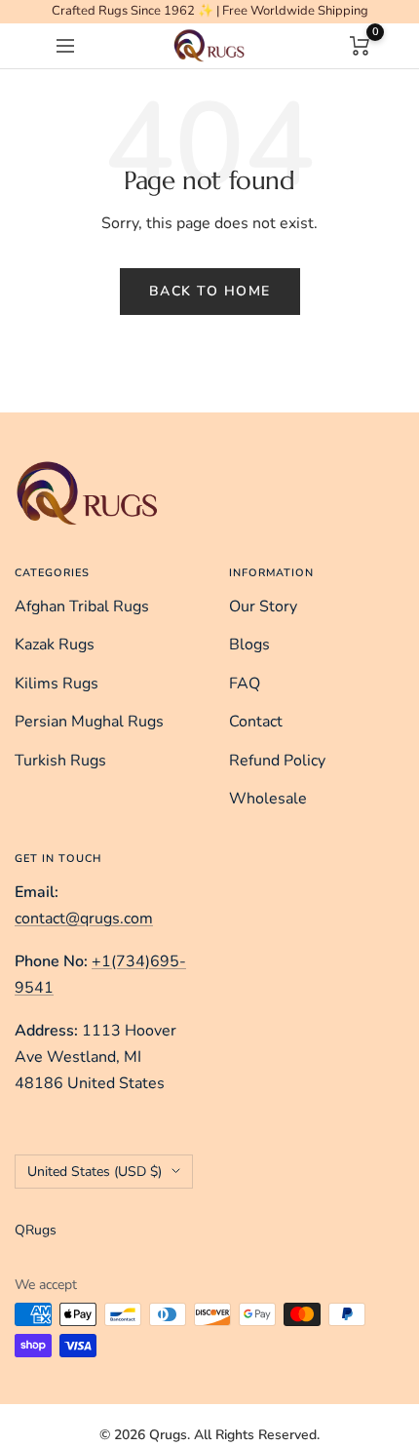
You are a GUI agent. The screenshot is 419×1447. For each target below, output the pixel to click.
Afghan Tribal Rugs (82, 606)
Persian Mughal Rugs (89, 721)
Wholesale (268, 798)
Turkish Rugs (60, 760)
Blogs (249, 644)
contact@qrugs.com (84, 918)
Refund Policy (277, 760)
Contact (256, 721)
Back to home (210, 291)
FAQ (244, 683)
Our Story (263, 606)
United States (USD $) (94, 1171)
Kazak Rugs (55, 644)
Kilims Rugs (56, 683)
